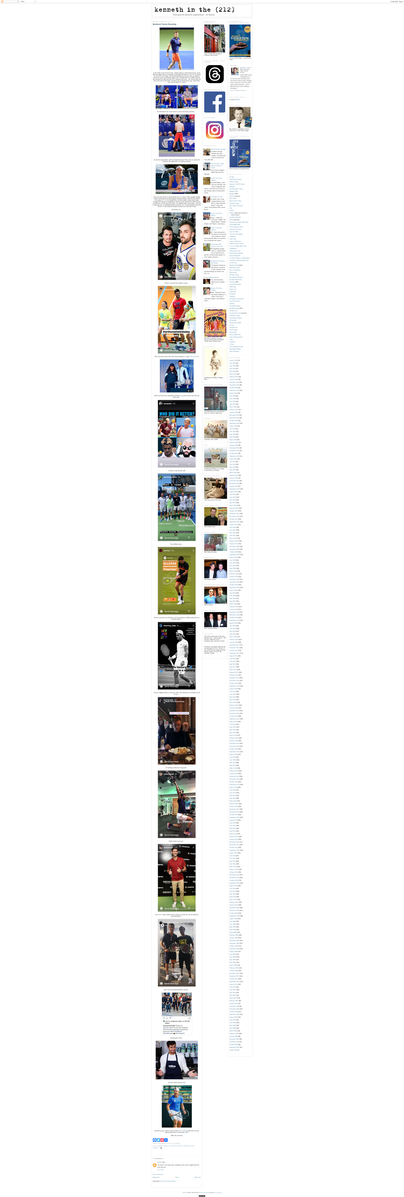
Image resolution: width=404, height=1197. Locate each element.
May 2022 (232, 500)
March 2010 (233, 899)
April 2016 (232, 699)
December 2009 (234, 907)
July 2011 (232, 855)
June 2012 (232, 825)
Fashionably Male (234, 224)
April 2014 (232, 765)
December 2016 (234, 678)
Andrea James (233, 182)
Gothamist (232, 236)
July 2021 (232, 527)
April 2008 (232, 962)
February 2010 (233, 902)
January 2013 (233, 806)
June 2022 (232, 497)
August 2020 (233, 557)
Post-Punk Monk (234, 301)
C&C (230, 208)
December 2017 (234, 645)
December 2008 (234, 940)
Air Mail (231, 177)
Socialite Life (233, 327)
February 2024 (233, 442)
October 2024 (233, 420)
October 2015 (233, 716)
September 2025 (234, 390)
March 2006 (233, 1031)
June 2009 (232, 924)
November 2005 (234, 1042)
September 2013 (234, 784)
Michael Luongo (234, 275)
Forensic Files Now (235, 229)
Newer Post (156, 1177)
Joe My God (233, 263)
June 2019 (232, 596)
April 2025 (232, 404)
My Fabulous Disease (236, 277)
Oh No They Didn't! (235, 284)
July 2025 (232, 396)
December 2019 (234, 579)
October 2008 (233, 946)
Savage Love (233, 310)
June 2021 (232, 530)
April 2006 (232, 1028)
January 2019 (233, 609)
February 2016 (233, 705)
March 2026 (233, 374)
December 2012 (234, 809)
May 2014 (232, 762)
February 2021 (233, 541)
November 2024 (234, 418)
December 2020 (234, 546)
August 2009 (233, 918)
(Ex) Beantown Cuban (236, 189)
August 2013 (233, 787)
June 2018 (232, 628)
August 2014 (233, 754)
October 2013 (233, 782)
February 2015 (233, 738)
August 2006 (233, 1017)
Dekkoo (231, 213)
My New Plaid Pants (235, 279)
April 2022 (232, 502)
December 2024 (234, 415)
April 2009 (232, 929)
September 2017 (234, 653)
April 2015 (232, 732)
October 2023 (233, 453)
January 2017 (233, 675)
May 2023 (232, 467)
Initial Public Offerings (236, 253)
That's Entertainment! (236, 337)
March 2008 (233, 965)
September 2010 (234, 883)
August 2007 (233, 984)
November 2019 (234, 582)
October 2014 (233, 749)
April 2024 (232, 437)
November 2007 (234, 976)
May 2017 (232, 664)
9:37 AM (160, 1170)
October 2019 (233, 585)
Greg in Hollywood (235, 241)
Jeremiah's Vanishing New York (239, 260)
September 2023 (234, 456)
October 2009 (233, 913)
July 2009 (232, 921)
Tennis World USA (235, 334)
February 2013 (233, 803)
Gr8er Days (232, 239)
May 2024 (232, 434)
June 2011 (232, 858)
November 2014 (234, 746)
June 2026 (232, 366)
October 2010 (233, 880)
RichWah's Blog (234, 308)
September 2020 (234, 554)
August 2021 (233, 524)
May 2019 (232, 598)
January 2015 (233, 741)
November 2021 (234, 516)
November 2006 (234, 1009)
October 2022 (233, 486)
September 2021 (234, 522)
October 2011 (233, 847)
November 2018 (234, 615)
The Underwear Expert (236, 346)
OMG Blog (232, 287)
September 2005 (234, 1047)
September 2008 (234, 949)
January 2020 (233, 576)
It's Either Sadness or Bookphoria (239, 258)
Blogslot (231, 194)
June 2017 (232, 661)
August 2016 (233, 689)
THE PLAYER (194, 356)
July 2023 (232, 461)
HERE (238, 99)
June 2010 (232, 891)
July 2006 (232, 1020)
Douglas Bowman (203, 1192)
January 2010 (233, 905)
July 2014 (232, 757)
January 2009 (233, 938)
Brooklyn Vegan (234, 203)
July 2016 (232, 691)
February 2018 (233, 639)
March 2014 (233, 768)
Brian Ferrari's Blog (235, 201)
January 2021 (233, 544)
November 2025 (234, 385)
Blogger (184, 1192)
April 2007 (232, 995)
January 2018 (233, 642)
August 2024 (233, 426)
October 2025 (233, 388)
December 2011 (234, 842)
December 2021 (234, 513)
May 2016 (232, 697)
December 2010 (234, 875)
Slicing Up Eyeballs (235, 322)
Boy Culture (233, 198)
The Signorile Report (235, 318)
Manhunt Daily (233, 265)
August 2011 (233, 853)
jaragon (159, 1162)
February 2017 (233, 672)
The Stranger (233, 330)
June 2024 (232, 431)
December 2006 (234, 1006)
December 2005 (234, 1039)
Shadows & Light (234, 315)
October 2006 (233, 1011)
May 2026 (232, 368)
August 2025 (233, 393)
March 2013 (233, 801)
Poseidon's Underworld (236, 299)
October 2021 (233, 519)
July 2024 (232, 429)
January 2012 (233, 839)
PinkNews (232, 294)
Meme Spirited (214, 277)
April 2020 (232, 568)
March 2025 (233, 407)
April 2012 (232, 831)
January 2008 (233, 970)
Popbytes (232, 296)
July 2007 (232, 987)
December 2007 (234, 973)
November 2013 (234, 779)
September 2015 (234, 719)
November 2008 (234, 943)
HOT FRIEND (183, 1131)
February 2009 (233, 935)
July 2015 (232, 724)
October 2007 (233, 979)
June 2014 (232, 760)
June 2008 (232, 957)
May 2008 (232, 959)
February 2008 (233, 968)
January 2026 (233, 379)
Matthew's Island (234, 267)
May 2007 (232, 992)
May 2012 (232, 828)
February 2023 (233, 475)
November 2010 (234, 877)
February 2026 (233, 377)
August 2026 (233, 360)
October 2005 (233, 1044)
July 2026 (232, 363)
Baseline (232, 186)
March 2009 (233, 932)
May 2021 (232, 533)
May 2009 (232, 927)
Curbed (231, 210)
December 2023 (234, 448)
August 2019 (233, 590)
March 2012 (233, 834)
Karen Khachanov (176, 1145)
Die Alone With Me (235, 217)
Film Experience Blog (236, 227)
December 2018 (234, 612)
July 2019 (232, 593)
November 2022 (234, 483)
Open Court (232, 289)
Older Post (197, 1177)
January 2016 (233, 708)
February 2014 (233, 771)
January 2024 (233, 445)
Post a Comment (158, 1174)
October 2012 (233, 814)
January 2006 (233, 1036)
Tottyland (232, 342)
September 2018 (234, 620)
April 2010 (232, 897)
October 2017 (233, 650)
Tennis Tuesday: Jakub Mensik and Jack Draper (217, 166)
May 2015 (232, 730)
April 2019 (232, 601)
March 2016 (233, 702)
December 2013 (234, 776)
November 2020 (234, 549)
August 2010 (233, 886)
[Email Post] (160, 1147)
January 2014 (233, 773)
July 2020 (232, 560)
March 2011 (233, 866)
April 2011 (232, 864)
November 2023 (234, 450)
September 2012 (234, 817)
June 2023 (232, 464)
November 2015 (234, 713)
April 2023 (232, 470)
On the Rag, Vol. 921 (216, 197)
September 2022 (234, 489)
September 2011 (234, 850)
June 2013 (232, 793)
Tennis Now (233, 332)
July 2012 (232, 823)
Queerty (231, 303)
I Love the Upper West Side (237, 246)
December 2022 (234, 481)
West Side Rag (234, 351)
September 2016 (234, 686)
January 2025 (233, 412)
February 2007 (233, 1001)
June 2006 (232, 1022)
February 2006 (233, 1033)
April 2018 (232, 634)
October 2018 (233, 617)
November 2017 (234, 647)
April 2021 (232, 535)
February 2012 (233, 836)
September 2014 (234, 751)
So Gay (231, 325)
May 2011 (232, 861)
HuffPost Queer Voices (236, 243)
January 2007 (233, 1003)
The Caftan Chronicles (236, 206)
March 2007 (233, 998)
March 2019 (233, 604)
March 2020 (233, 571)
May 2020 (232, 565)
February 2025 (233, 409)
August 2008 (233, 951)
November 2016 (234, 680)
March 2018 (233, 637)
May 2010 (232, 894)
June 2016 (232, 694)
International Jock (234, 251)
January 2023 (233, 478)
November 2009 (234, 910)
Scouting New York (235, 313)
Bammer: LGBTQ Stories (237, 184)
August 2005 (233, 1050)
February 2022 (233, 508)
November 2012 (234, 812)
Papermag (232, 291)
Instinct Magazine (234, 255)
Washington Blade (235, 349)
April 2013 (232, 798)
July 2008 (232, 954)
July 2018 (232, 626)
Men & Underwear (234, 270)
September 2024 (234, 423)
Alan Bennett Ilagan (235, 179)
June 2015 (232, 727)
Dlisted (231, 220)
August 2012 (233, 820)
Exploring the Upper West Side (238, 222)
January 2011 (233, 872)
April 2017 (232, 667)
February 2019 (233, 606)
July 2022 (232, 494)
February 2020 (233, 574)
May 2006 (232, 1025)
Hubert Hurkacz (163, 1145)
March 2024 (233, 440)
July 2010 (232, 888)
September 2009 (234, 916)
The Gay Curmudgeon (236, 234)
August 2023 (233, 459)
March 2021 (233, 538)
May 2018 (232, 631)
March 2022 (233, 505)
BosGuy (231, 196)
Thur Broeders (217, 1192)
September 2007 (234, 981)
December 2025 (234, 382)
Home (177, 1177)
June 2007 (232, 990)
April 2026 (232, 371)
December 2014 (234, 743)
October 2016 (233, 683)
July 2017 (232, 658)
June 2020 (232, 563)
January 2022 (233, 511)
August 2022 (233, 492)
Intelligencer (233, 248)
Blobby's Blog (233, 191)
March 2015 (233, 735)
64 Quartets (233, 320)
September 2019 (234, 587)
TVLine (231, 344)
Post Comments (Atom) (168, 1181)
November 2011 (234, 845)
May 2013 (232, 795)
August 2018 (233, 623)
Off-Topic (232, 282)
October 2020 (233, 552)
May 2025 (232, 401)
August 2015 (233, 721)
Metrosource (233, 272)
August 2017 (233, 656)
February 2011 (233, 869)
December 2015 (234, 710)
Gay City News (234, 232)
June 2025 (232, 398)
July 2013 (232, 790)
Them (231, 339)
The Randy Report (235, 306)
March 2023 (233, 472)
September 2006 (234, 1014)
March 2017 (233, 669)
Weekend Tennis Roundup (164, 24)
